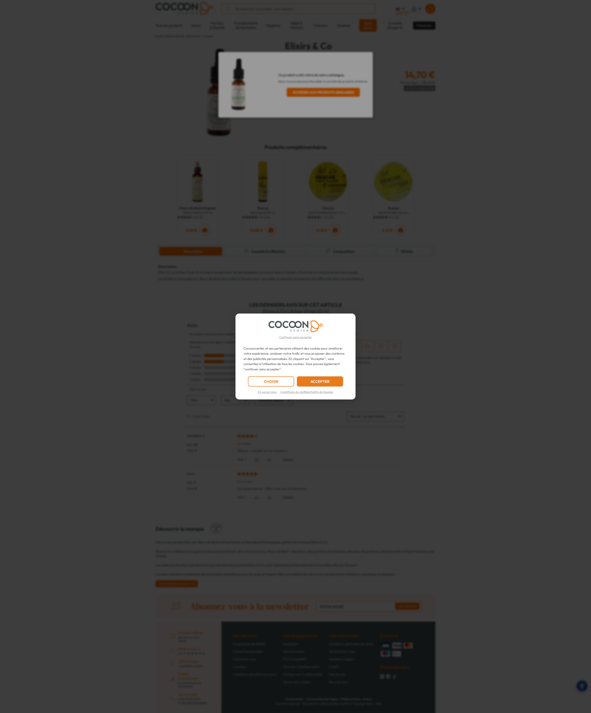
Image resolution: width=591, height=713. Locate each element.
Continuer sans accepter (295, 337)
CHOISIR (271, 381)
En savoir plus (267, 392)
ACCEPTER (320, 381)
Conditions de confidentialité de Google (306, 392)
